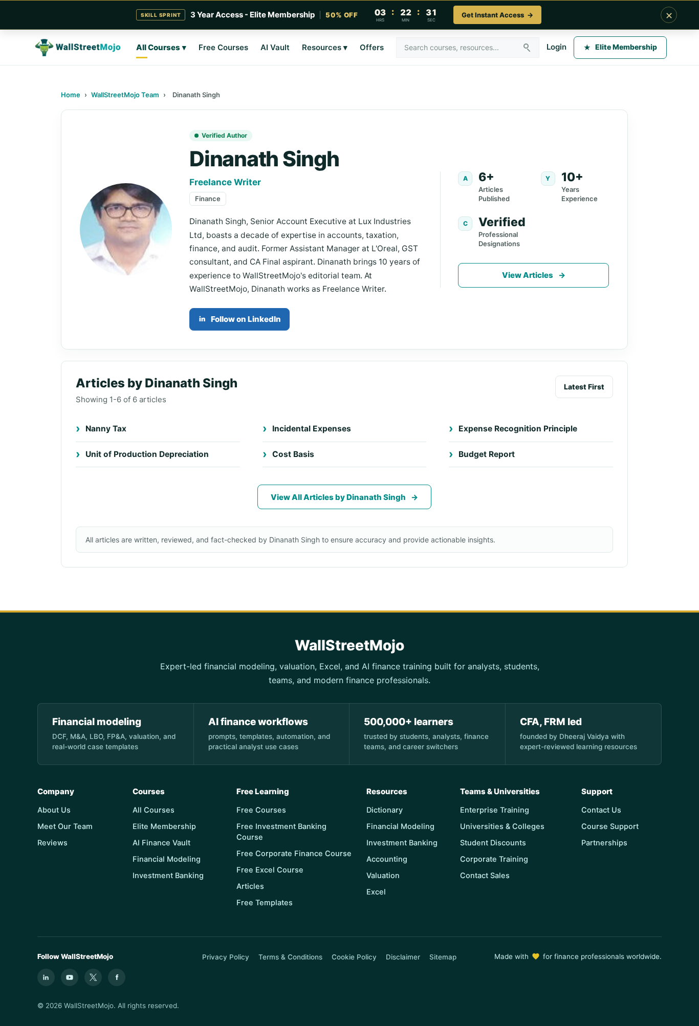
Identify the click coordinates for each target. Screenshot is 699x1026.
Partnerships (604, 842)
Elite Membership (620, 46)
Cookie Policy (354, 957)
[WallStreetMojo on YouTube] (69, 977)
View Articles (533, 275)
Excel (376, 892)
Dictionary (384, 810)
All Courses (161, 47)
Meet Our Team (65, 826)
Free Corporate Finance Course (294, 853)
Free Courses (223, 47)
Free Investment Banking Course (281, 832)
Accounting (386, 859)
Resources (324, 47)
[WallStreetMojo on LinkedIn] (46, 977)
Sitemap (442, 957)
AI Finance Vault (161, 842)
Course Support (610, 826)
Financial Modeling (167, 859)
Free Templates (264, 902)
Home (70, 95)
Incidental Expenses (311, 428)
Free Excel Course (269, 870)
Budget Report (486, 454)
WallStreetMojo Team (125, 95)
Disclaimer (403, 957)
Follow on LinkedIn (240, 319)
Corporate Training (494, 859)
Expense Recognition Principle (517, 428)
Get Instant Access (497, 15)
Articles (250, 886)
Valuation (383, 875)
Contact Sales (485, 875)
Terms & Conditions (290, 957)
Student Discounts (493, 842)
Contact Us (601, 810)
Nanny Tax (105, 428)
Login (556, 47)
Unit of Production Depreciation (147, 454)
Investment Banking (168, 875)
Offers (372, 47)
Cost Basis (293, 454)
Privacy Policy (225, 957)
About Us (54, 810)
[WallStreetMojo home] (78, 47)
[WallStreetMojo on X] (93, 977)
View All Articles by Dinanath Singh (344, 497)
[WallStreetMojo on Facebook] (116, 977)
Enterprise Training (494, 810)
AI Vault (275, 47)
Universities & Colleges (502, 826)
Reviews (52, 842)
